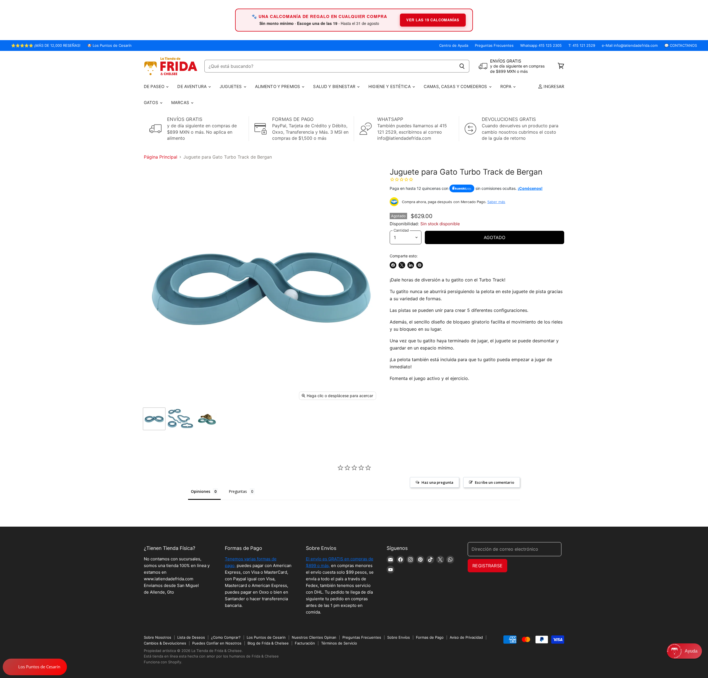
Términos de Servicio (339, 643)
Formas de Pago (430, 637)
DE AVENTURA (192, 86)
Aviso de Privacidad (466, 637)
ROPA (506, 86)
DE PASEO (154, 86)
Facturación (305, 643)
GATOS (151, 102)
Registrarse (487, 565)
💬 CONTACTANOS (680, 45)
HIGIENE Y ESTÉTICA (390, 86)
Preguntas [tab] (238, 491)
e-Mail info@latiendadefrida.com (630, 45)
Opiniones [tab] (200, 491)
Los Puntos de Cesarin (266, 637)
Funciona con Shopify (162, 662)
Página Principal (160, 156)
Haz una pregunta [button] (437, 482)
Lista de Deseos (191, 637)
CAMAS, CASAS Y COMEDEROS (456, 86)
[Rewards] (35, 667)
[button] (684, 651)
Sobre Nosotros (157, 637)
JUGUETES (231, 86)
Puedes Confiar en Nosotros (216, 643)
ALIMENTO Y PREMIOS (278, 86)
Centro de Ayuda (453, 45)
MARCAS (180, 102)
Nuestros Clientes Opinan (314, 637)
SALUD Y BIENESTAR (334, 86)
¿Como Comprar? (226, 637)
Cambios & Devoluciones (165, 643)
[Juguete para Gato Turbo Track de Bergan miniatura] (154, 419)
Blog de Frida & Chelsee (268, 643)
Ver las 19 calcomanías (432, 19)
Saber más (496, 202)
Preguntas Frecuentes (494, 45)
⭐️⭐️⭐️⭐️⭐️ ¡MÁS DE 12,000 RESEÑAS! (45, 45)
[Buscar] (462, 66)
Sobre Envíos (398, 637)
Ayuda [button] (691, 651)
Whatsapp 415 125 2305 (541, 45)
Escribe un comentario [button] (494, 482)
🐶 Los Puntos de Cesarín (109, 45)
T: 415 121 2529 (581, 45)
